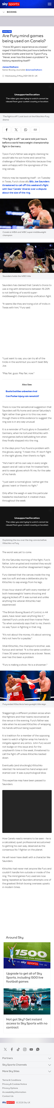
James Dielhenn (10, 67)
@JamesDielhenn (34, 70)
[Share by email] (35, 130)
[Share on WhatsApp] (25, 130)
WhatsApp (38, 1049)
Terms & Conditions (11, 1080)
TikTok (18, 1049)
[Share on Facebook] (6, 130)
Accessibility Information (14, 1092)
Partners (7, 1058)
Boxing (12, 12)
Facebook (12, 1049)
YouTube (31, 1049)
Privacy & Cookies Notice (14, 1084)
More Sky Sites (10, 1071)
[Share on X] (16, 130)
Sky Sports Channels (14, 1064)
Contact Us (7, 1096)
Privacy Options (10, 1088)
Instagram (25, 1049)
